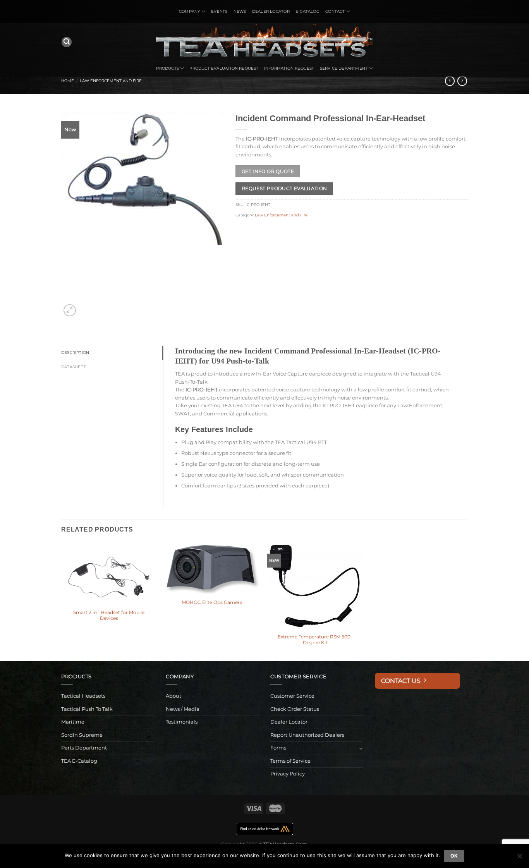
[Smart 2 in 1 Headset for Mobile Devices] (109, 574)
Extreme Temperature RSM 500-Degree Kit (315, 639)
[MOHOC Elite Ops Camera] (212, 568)
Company (189, 11)
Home (67, 80)
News (240, 11)
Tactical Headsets (83, 696)
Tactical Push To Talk (87, 709)
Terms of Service (290, 761)
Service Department (344, 68)
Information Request (289, 68)
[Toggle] (361, 748)
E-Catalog (307, 11)
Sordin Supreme (82, 735)
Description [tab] (75, 352)
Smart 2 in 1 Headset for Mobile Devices (108, 615)
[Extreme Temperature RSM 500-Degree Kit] (315, 586)
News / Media (182, 709)
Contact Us (402, 680)
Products (167, 68)
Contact (335, 11)
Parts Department (84, 748)
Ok (454, 856)
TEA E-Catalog (79, 761)
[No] (519, 858)
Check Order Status (294, 709)
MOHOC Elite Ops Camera (212, 602)
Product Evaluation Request (223, 68)
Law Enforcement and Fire (111, 80)
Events (219, 11)
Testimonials (182, 722)
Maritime (72, 722)
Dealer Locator (271, 11)
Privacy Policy (287, 774)
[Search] (67, 42)
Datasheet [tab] (73, 366)
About (173, 696)
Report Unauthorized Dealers (307, 735)
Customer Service (292, 696)
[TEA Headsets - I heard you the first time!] (264, 41)
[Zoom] (70, 310)
